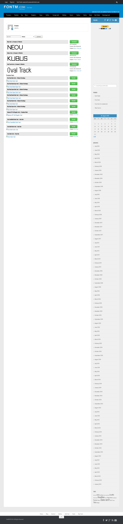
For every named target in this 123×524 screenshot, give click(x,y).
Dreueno (15, 42)
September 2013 (99, 404)
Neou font (9, 42)
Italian (106, 497)
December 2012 (98, 440)
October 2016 (98, 279)
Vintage (97, 502)
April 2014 (97, 375)
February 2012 (98, 480)
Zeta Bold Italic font (11, 126)
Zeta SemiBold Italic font (12, 119)
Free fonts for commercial (101, 104)
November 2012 (98, 444)
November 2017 (98, 227)
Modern (111, 497)
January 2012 (98, 484)
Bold (98, 495)
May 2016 (97, 291)
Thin (94, 502)
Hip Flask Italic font (11, 78)
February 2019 (98, 166)
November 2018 (98, 178)
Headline (101, 497)
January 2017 (98, 267)
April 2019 (97, 158)
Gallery (60, 514)
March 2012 (98, 476)
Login (6, 2)
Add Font (67, 514)
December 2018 (98, 174)
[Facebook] (105, 20)
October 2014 (98, 351)
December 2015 (98, 307)
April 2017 (97, 255)
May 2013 (97, 420)
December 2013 (98, 391)
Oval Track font (10, 64)
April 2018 (97, 206)
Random (16, 15)
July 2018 (97, 194)
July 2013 (97, 412)
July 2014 (97, 363)
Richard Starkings (21, 78)
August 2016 (98, 287)
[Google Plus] (110, 20)
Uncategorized (106, 15)
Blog (47, 514)
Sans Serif (76, 114)
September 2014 (99, 355)
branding (101, 495)
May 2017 (97, 251)
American (94, 495)
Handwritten (95, 497)
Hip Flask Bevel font (11, 101)
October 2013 (98, 400)
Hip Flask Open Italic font (13, 89)
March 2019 (98, 162)
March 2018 (98, 210)
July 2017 (97, 243)
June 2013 (97, 416)
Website (20, 42)
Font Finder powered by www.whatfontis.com (28, 2)
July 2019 (97, 146)
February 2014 (98, 383)
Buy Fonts (80, 514)
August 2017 (98, 239)
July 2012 (97, 460)
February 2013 (98, 432)
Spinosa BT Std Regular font (13, 112)
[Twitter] (108, 20)
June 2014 (97, 367)
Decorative (107, 495)
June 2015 (97, 327)
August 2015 (98, 323)
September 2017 (99, 235)
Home (41, 514)
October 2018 (98, 182)
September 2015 (99, 319)
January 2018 (98, 218)
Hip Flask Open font (11, 106)
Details (73, 78)
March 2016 (98, 299)
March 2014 (98, 379)
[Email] (116, 20)
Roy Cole (21, 119)
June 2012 (97, 464)
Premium (8, 15)
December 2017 (98, 222)
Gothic (47, 15)
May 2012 (97, 468)
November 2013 (98, 395)
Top (22, 15)
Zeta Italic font (10, 134)
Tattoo (114, 500)
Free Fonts (97, 100)
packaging (114, 497)
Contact (53, 514)
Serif (111, 500)
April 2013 (97, 424)
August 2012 (98, 456)
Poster (95, 500)
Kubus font (9, 53)
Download (74, 42)
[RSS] (113, 20)
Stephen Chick (24, 112)
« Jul (94, 136)
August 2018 (98, 190)
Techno (78, 15)
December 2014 (98, 347)
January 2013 (98, 436)
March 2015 (98, 339)
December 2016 (98, 271)
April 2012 (97, 472)
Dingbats (33, 15)
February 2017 (98, 263)
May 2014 (97, 371)
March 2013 (98, 428)
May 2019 (97, 154)
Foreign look (56, 15)
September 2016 (99, 283)
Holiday (64, 15)
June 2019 (97, 150)
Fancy (40, 15)
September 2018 (99, 186)
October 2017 (98, 231)
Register (12, 2)
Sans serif (79, 48)
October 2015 (98, 315)
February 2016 (98, 303)
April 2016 (97, 295)
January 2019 (98, 170)
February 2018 (98, 214)
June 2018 (97, 198)
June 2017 (97, 247)
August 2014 (98, 359)
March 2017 (97, 259)
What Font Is (98, 108)
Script (71, 15)
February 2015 (98, 343)
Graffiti (112, 494)
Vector (85, 15)
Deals (90, 15)
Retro (99, 500)
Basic (26, 15)
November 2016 (98, 275)
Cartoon (104, 495)
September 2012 (99, 452)
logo (108, 497)
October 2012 (98, 448)
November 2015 (98, 311)
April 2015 (97, 335)
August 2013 (98, 408)
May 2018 (97, 202)
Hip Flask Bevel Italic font (13, 95)
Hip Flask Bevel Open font (13, 83)
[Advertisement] (105, 55)
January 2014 (98, 387)
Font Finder (97, 15)
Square (79, 59)
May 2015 (97, 331)
